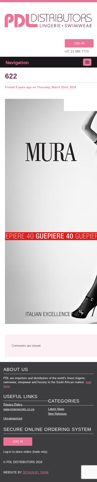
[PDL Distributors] (48, 21)
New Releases (57, 413)
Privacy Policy (12, 404)
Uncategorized (12, 418)
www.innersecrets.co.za (18, 409)
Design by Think (36, 472)
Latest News (56, 409)
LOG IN (79, 43)
